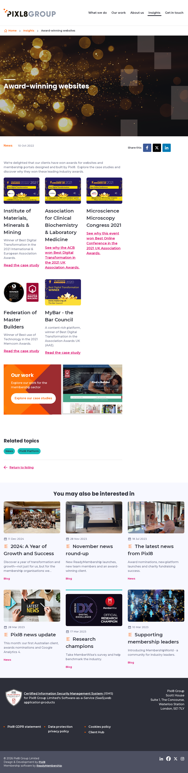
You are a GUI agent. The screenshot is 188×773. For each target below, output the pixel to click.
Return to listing (22, 467)
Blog (7, 578)
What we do (97, 12)
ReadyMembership (49, 765)
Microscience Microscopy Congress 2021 (103, 218)
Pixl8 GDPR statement (24, 726)
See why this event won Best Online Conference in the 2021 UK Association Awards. (103, 243)
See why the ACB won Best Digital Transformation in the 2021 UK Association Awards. (62, 258)
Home (12, 30)
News (8, 145)
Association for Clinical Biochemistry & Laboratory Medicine (61, 225)
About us (137, 12)
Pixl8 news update (32, 635)
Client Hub (96, 732)
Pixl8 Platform (29, 451)
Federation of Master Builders (20, 320)
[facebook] (168, 759)
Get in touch (174, 12)
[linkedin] (161, 759)
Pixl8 (42, 762)
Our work (118, 12)
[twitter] (175, 759)
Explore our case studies (33, 398)
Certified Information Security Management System (64, 693)
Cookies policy (99, 726)
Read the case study (21, 265)
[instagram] (182, 759)
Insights (154, 12)
